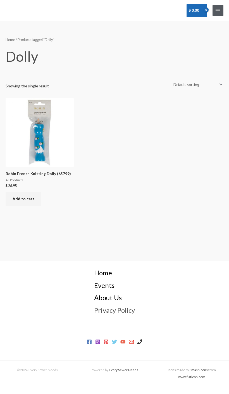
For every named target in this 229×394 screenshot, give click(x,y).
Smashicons (199, 370)
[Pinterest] (106, 341)
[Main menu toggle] (218, 10)
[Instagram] (97, 341)
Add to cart (23, 198)
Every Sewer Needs (123, 370)
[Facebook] (89, 341)
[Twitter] (114, 341)
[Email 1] (131, 341)
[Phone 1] (139, 341)
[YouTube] (122, 341)
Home (10, 40)
